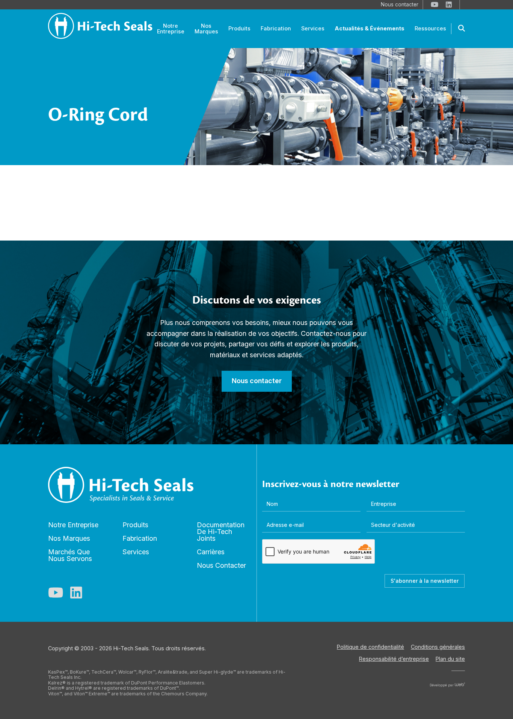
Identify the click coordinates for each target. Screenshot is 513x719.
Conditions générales (438, 647)
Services (135, 552)
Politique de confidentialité (370, 647)
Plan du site (450, 659)
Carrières (211, 552)
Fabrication (139, 538)
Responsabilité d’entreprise (394, 659)
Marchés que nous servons (70, 555)
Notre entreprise (73, 525)
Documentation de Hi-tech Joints (220, 531)
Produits (135, 525)
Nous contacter (221, 565)
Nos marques (69, 538)
